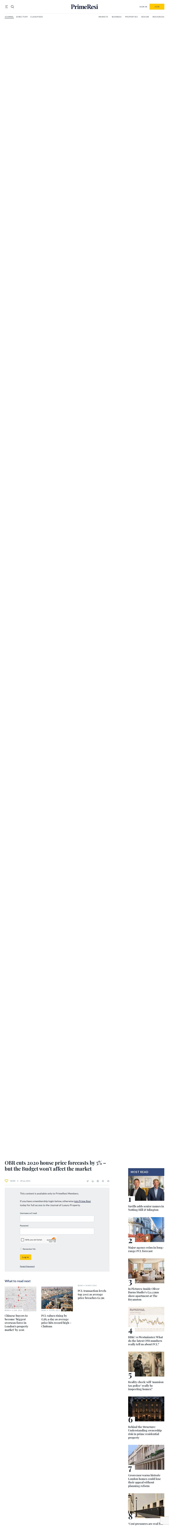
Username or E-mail (28, 1213)
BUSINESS (116, 17)
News (12, 1181)
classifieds (36, 17)
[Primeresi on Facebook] (98, 1181)
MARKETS (103, 17)
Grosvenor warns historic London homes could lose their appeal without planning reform (144, 1480)
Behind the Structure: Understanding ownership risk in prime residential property (145, 1432)
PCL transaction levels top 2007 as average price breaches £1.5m (92, 1294)
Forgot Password (27, 1266)
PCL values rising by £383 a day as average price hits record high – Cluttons (56, 1321)
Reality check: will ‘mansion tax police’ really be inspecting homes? (146, 1385)
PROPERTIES (131, 17)
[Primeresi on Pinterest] (103, 1181)
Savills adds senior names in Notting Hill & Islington (146, 1208)
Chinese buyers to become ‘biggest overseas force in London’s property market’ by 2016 (16, 1323)
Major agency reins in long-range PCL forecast (146, 1249)
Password (24, 1225)
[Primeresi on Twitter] (88, 1181)
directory (22, 17)
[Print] (108, 1181)
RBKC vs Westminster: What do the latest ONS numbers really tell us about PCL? (145, 1340)
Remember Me (29, 1249)
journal (9, 17)
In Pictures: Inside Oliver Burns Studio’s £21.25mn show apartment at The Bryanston (143, 1294)
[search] (12, 6)
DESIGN (145, 17)
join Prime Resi (82, 1201)
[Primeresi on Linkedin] (93, 1181)
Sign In (143, 7)
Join (157, 7)
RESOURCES (158, 17)
